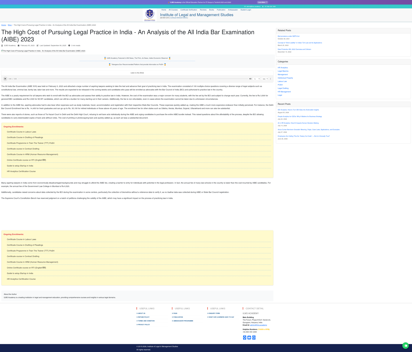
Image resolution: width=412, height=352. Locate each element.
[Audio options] (270, 78)
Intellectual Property (285, 78)
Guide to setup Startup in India (20, 165)
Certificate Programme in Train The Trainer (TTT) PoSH (30, 143)
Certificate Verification (188, 9)
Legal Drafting (283, 88)
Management (283, 74)
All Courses (173, 9)
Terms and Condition (146, 321)
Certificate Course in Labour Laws (21, 131)
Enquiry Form (214, 313)
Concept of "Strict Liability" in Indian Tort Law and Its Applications (300, 42)
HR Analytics (283, 67)
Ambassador (233, 9)
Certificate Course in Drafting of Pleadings (25, 137)
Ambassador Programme (183, 321)
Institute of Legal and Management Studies (196, 14)
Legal (280, 95)
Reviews (203, 9)
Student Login (246, 9)
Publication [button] (221, 9)
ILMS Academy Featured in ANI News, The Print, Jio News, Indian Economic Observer (137, 58)
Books (211, 9)
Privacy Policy (144, 325)
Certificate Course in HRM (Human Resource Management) (32, 154)
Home (163, 9)
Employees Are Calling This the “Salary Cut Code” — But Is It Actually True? (304, 136)
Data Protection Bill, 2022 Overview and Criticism (294, 49)
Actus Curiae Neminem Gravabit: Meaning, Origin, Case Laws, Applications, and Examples (309, 129)
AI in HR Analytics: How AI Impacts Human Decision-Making (298, 123)
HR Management (284, 91)
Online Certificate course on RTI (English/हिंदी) (26, 160)
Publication (178, 317)
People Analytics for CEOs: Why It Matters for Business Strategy (300, 116)
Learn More (261, 2)
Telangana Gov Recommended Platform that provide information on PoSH (137, 64)
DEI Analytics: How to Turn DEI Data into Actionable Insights (298, 110)
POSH (280, 84)
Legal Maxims (283, 71)
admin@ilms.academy (258, 325)
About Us (141, 313)
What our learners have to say (221, 317)
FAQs (175, 313)
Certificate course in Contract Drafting (23, 148)
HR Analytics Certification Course (21, 171)
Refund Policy (143, 317)
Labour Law (282, 81)
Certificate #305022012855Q (179, 18)
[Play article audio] (5, 79)
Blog (10, 25)
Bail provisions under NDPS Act (288, 36)
